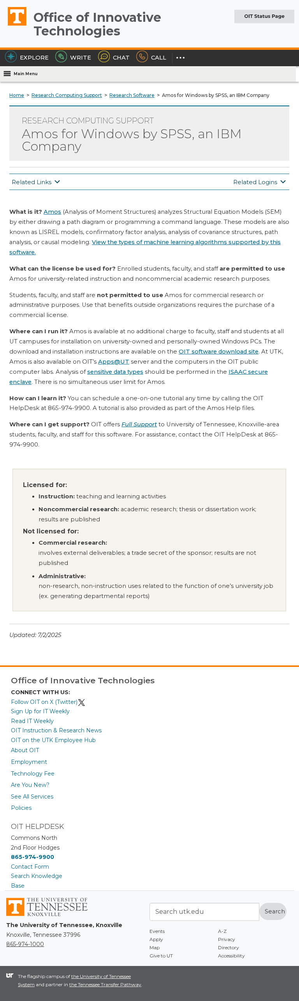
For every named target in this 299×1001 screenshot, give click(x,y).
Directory (228, 947)
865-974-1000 (25, 944)
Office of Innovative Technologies (97, 24)
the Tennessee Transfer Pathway (105, 984)
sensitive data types (115, 371)
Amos (52, 211)
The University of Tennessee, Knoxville (13, 25)
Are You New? (30, 784)
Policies (21, 807)
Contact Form (30, 866)
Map (155, 947)
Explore (34, 57)
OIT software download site (219, 351)
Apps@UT (113, 361)
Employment (29, 761)
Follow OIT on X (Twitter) (44, 701)
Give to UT (161, 956)
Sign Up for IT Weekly (40, 711)
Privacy (226, 939)
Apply (156, 939)
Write (80, 57)
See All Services (32, 796)
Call (158, 57)
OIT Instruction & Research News (56, 730)
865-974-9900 (32, 856)
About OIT (25, 750)
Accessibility (231, 956)
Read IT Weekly (32, 721)
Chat (121, 57)
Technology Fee (33, 773)
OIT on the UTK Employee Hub (53, 740)
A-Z (222, 931)
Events (157, 931)
